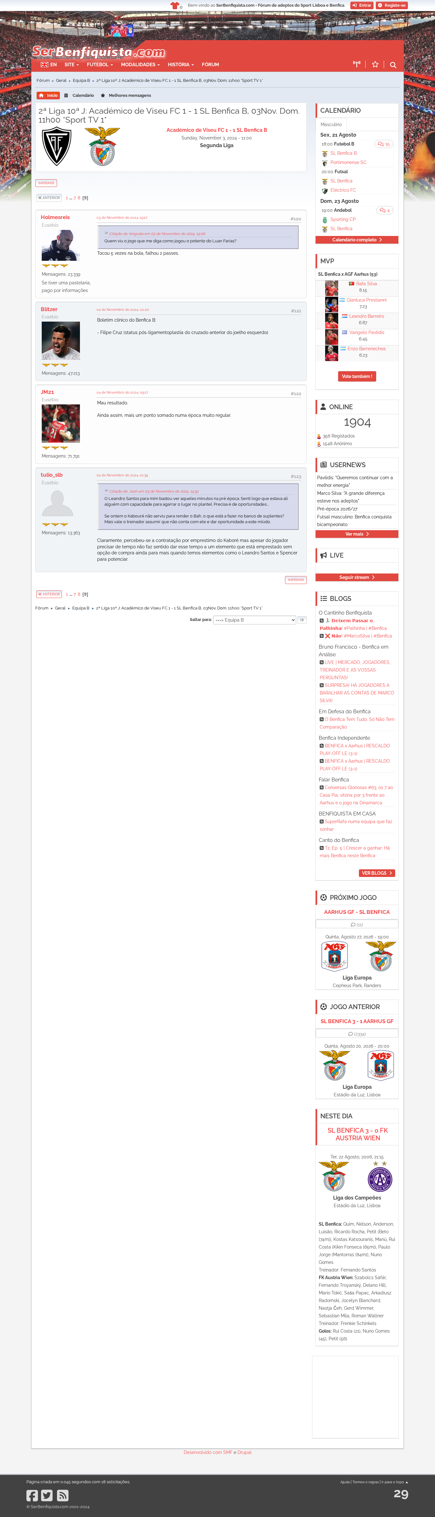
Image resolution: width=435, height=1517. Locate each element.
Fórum (210, 65)
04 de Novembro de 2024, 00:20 (122, 309)
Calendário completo (354, 239)
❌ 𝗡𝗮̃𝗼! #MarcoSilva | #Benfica (358, 635)
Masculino (331, 124)
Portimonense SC (349, 162)
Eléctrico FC (343, 190)
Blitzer (49, 309)
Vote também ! (357, 376)
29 (401, 1492)
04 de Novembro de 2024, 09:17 (122, 392)
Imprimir (46, 183)
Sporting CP (343, 219)
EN (53, 65)
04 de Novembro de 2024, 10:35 (122, 475)
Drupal (245, 1452)
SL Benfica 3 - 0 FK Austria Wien (358, 1134)
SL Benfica (342, 180)
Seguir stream (354, 577)
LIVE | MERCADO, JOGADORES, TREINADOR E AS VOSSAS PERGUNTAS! (355, 670)
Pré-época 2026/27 (337, 508)
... (71, 197)
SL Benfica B (344, 153)
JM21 (47, 392)
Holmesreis (55, 217)
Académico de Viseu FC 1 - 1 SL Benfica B (217, 130)
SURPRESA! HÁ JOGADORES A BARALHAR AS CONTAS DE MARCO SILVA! (357, 693)
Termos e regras (366, 1482)
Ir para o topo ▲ (395, 1482)
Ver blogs (374, 873)
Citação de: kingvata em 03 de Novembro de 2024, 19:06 (157, 233)
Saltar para (200, 619)
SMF (227, 1452)
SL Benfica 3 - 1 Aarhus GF (357, 1021)
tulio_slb (52, 475)
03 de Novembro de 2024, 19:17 (121, 217)
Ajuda (345, 1482)
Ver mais (354, 534)
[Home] (98, 43)
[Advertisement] (239, 49)
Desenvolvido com (203, 1452)
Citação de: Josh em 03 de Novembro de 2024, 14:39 (153, 491)
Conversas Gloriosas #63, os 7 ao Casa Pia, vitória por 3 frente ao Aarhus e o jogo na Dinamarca (356, 795)
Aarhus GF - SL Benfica (357, 912)
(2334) (360, 1033)
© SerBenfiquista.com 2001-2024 (57, 1506)
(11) (360, 924)
